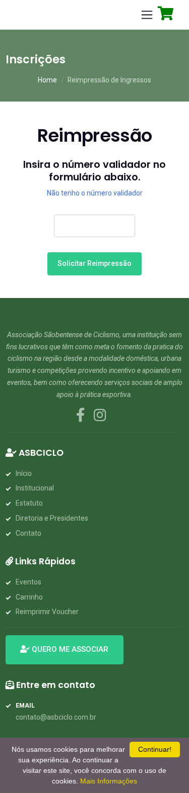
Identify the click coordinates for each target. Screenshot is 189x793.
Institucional (35, 488)
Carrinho (29, 597)
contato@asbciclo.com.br (56, 717)
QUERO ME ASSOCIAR (69, 649)
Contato (28, 533)
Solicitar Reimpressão (94, 263)
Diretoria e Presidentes (52, 518)
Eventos (28, 582)
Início (24, 473)
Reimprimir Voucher (47, 612)
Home (47, 80)
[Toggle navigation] (147, 15)
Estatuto (29, 503)
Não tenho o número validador (95, 193)
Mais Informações (108, 781)
